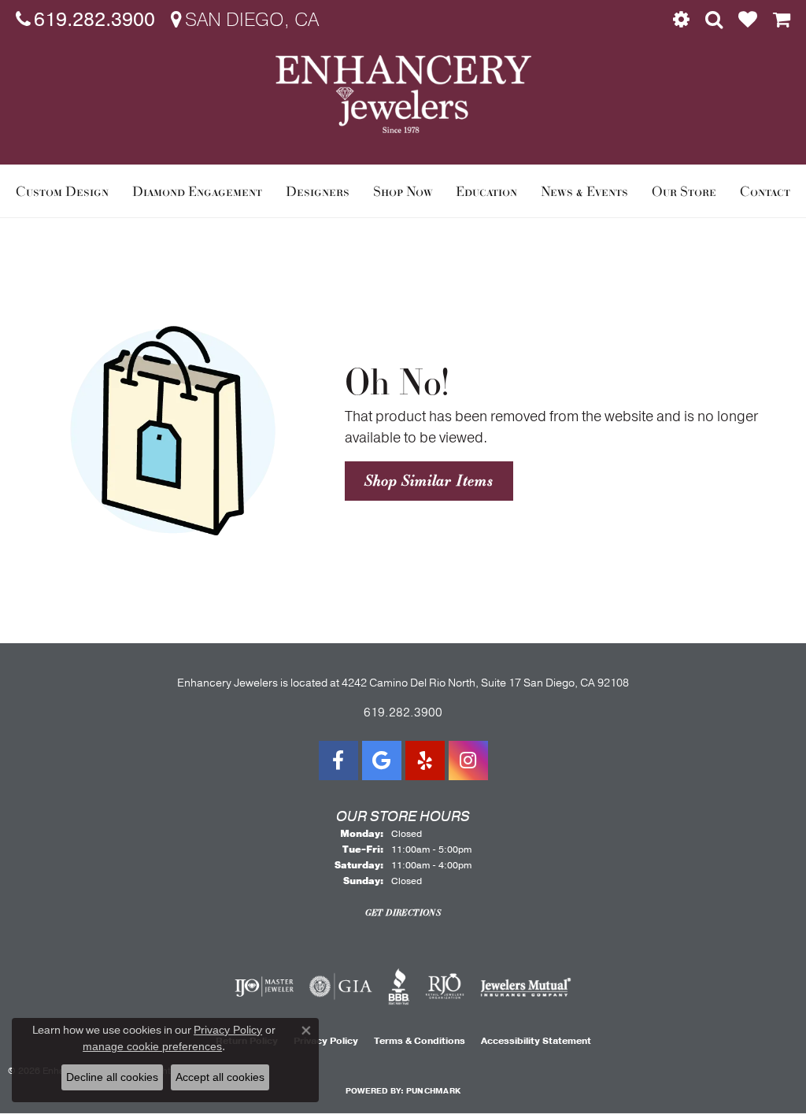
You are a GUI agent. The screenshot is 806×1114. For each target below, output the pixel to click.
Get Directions (403, 912)
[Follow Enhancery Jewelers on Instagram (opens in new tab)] (468, 760)
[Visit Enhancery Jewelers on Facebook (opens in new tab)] (338, 760)
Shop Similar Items (428, 480)
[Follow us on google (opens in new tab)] (381, 760)
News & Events (584, 191)
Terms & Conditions (419, 1040)
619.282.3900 (403, 712)
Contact (765, 191)
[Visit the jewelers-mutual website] (525, 986)
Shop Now (403, 191)
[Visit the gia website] (340, 986)
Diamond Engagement (197, 191)
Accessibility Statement (536, 1040)
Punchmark (433, 1091)
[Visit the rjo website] (444, 986)
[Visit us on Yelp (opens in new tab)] (425, 760)
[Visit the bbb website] (399, 986)
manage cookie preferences (152, 1046)
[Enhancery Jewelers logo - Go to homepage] (403, 94)
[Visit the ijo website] (264, 986)
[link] (85, 19)
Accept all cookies (220, 1077)
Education (486, 191)
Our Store (684, 191)
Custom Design (62, 191)
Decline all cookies (112, 1077)
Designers (317, 191)
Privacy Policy (228, 1029)
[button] (681, 19)
